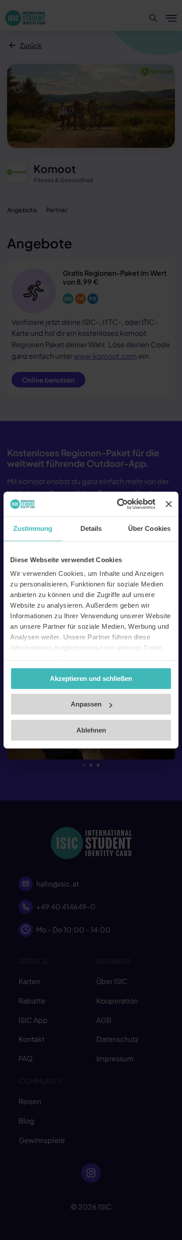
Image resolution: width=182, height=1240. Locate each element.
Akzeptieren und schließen (91, 678)
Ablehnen (91, 730)
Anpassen (86, 704)
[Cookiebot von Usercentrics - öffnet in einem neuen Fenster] (117, 504)
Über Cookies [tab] (149, 528)
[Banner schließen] (169, 504)
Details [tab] (91, 528)
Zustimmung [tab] (33, 528)
